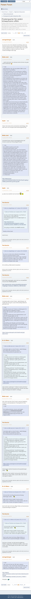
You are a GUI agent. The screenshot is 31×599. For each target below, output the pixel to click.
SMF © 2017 (14, 597)
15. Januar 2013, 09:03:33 (7, 59)
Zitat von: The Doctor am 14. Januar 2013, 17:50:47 (15, 211)
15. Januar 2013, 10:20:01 (7, 123)
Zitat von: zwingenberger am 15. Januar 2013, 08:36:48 (15, 208)
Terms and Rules (14, 596)
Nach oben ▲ (20, 596)
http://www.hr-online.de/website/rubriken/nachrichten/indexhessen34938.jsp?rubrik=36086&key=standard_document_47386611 (15, 574)
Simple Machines (20, 597)
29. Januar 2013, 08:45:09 (7, 516)
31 (25, 33)
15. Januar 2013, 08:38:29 (7, 42)
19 (21, 33)
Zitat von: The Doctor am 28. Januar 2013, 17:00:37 (14, 492)
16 (15, 33)
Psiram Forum (6, 5)
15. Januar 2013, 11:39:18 (7, 190)
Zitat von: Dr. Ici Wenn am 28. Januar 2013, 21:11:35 (15, 519)
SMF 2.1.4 (9, 597)
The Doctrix (5, 202)
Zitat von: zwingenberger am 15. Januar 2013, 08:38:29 (15, 251)
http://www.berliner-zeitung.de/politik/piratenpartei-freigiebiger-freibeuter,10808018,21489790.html (14, 285)
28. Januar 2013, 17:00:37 (7, 424)
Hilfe (9, 596)
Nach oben (3, 584)
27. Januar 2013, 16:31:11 (7, 298)
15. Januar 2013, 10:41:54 (7, 137)
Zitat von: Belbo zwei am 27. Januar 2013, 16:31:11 (14, 346)
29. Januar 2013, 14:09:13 (7, 559)
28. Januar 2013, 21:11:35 (7, 488)
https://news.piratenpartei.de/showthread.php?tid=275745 (13, 333)
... (14, 33)
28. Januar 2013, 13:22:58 (7, 398)
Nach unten (4, 33)
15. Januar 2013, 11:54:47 (7, 204)
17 (17, 33)
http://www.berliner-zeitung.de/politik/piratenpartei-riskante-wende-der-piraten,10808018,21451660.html (15, 223)
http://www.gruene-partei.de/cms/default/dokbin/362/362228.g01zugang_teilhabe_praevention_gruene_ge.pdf (15, 180)
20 (22, 33)
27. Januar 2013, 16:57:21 (7, 342)
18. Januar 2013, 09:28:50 (7, 277)
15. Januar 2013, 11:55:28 (7, 247)
